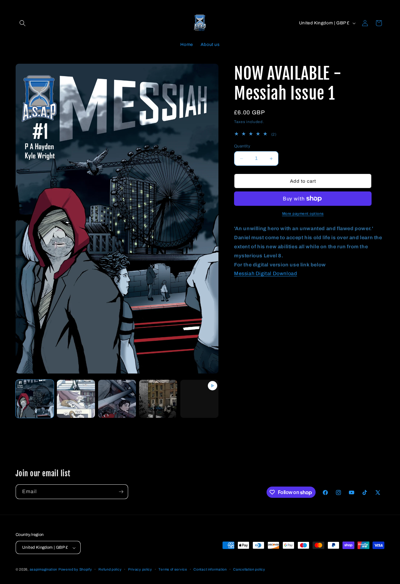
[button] (22, 23)
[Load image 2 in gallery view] (76, 399)
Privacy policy (140, 569)
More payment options (303, 213)
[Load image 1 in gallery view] (35, 399)
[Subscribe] (121, 491)
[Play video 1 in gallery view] (199, 399)
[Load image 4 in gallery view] (158, 399)
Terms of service (172, 569)
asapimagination (44, 570)
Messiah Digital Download (265, 273)
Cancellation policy (249, 569)
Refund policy (110, 569)
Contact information (210, 569)
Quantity (242, 146)
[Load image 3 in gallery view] (117, 399)
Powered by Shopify (75, 570)
